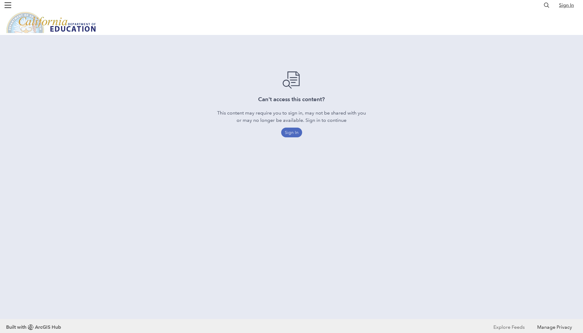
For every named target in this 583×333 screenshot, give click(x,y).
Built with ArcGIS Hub (33, 327)
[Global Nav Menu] (8, 5)
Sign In (566, 5)
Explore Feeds (509, 327)
